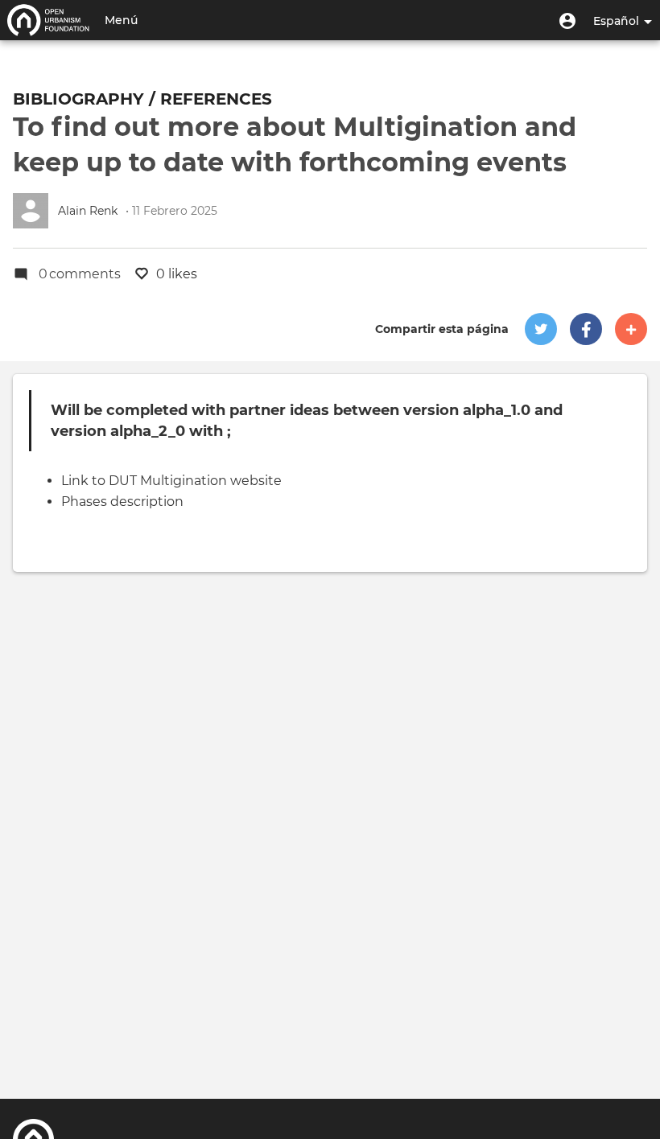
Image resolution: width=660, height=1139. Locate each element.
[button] (567, 20)
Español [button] (617, 21)
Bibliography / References (142, 99)
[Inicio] (48, 20)
